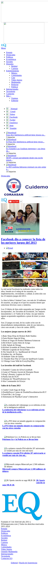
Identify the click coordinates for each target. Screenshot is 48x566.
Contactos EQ (6, 558)
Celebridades (16, 75)
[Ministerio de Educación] (20, 234)
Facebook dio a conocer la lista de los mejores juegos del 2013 (23, 241)
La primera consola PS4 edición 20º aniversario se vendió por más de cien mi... (23, 454)
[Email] (9, 248)
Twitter (12, 120)
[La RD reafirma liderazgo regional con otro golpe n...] (11, 165)
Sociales (9, 62)
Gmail (12, 111)
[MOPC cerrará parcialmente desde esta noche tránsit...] (11, 155)
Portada (9, 52)
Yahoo (12, 114)
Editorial (14, 100)
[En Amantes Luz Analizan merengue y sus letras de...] (11, 146)
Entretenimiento (12, 71)
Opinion (14, 98)
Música (14, 73)
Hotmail (13, 109)
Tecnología (10, 91)
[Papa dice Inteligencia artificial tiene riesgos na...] (11, 133)
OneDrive (13, 123)
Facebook (13, 117)
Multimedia (15, 82)
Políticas (9, 57)
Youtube (13, 128)
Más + (8, 96)
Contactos (10, 94)
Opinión (4, 551)
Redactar (14, 84)
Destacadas (10, 55)
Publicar (14, 87)
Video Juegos (16, 80)
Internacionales (12, 89)
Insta (11, 125)
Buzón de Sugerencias (28, 563)
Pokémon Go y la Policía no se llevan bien (20, 439)
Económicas (11, 59)
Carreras (14, 68)
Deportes (9, 64)
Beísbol (14, 66)
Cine (13, 78)
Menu (3, 48)
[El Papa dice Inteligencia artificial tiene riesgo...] (11, 139)
